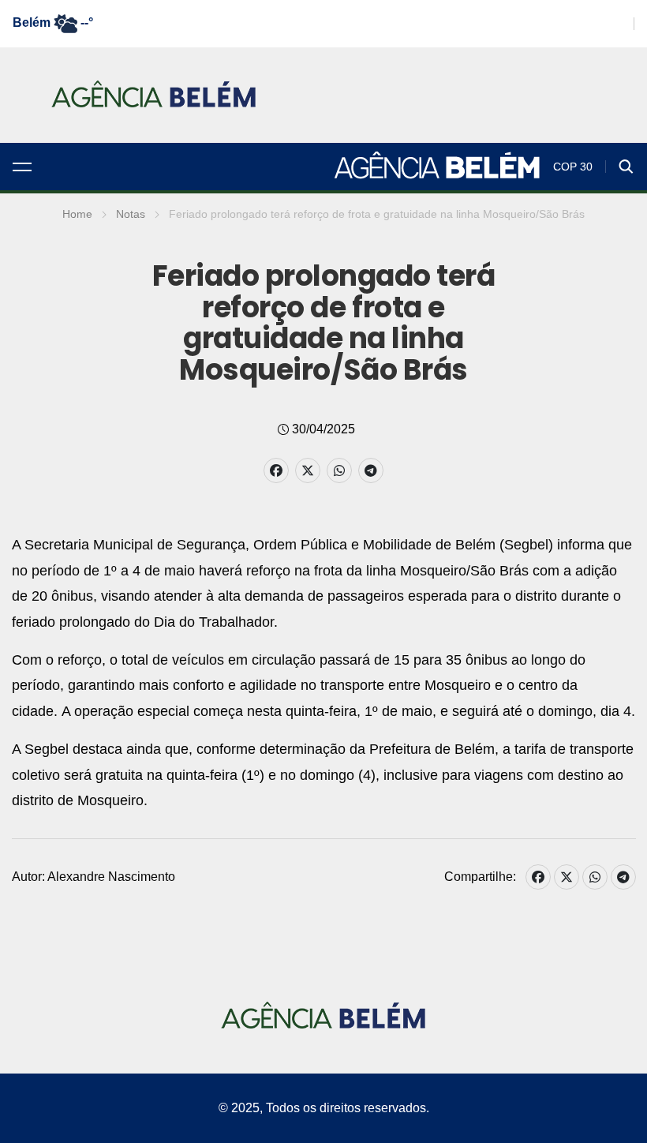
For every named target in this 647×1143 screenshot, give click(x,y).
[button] (22, 166)
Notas (130, 214)
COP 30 (573, 166)
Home (77, 214)
